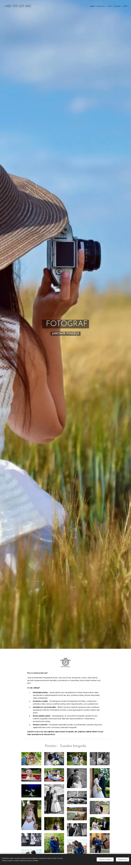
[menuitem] (93, 6)
